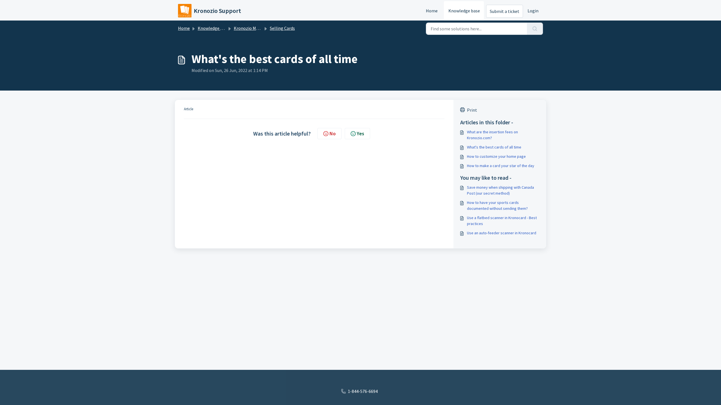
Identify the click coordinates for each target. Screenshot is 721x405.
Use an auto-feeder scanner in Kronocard (501, 232)
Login (533, 11)
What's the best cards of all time (494, 147)
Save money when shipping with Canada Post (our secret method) (500, 190)
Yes (360, 133)
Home (432, 11)
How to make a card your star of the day (500, 165)
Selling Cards (282, 28)
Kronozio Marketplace (255, 28)
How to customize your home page (496, 156)
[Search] (535, 28)
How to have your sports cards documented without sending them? (497, 205)
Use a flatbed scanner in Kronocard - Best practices (502, 220)
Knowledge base (464, 11)
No (333, 133)
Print (472, 110)
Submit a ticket (504, 11)
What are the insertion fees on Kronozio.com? (492, 134)
